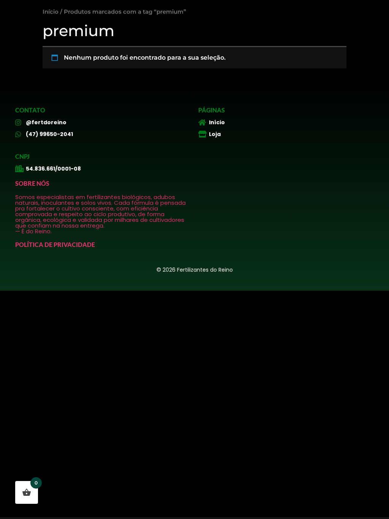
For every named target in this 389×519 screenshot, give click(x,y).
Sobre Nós (32, 183)
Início (51, 11)
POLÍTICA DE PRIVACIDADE (55, 244)
